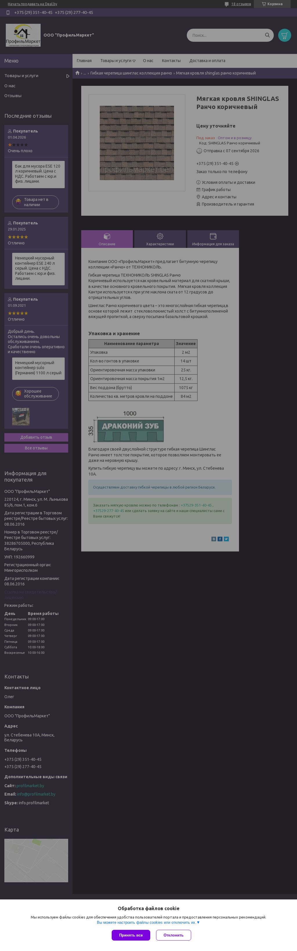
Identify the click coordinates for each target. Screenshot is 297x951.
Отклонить (174, 935)
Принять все (131, 935)
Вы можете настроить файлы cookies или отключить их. (146, 922)
